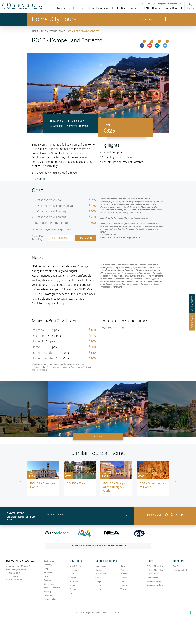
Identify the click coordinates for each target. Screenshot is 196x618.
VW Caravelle (152, 577)
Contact (156, 8)
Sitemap (47, 591)
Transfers (63, 8)
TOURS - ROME (57, 31)
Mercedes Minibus (155, 585)
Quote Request (173, 8)
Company (135, 8)
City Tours (79, 8)
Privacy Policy (50, 599)
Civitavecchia (101, 573)
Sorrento (73, 589)
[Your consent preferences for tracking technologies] (191, 613)
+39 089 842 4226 (148, 3)
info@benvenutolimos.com (169, 3)
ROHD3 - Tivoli (76, 483)
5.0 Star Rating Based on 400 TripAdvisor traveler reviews (98, 545)
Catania (98, 570)
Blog (123, 8)
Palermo (124, 570)
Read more (39, 179)
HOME (35, 31)
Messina (99, 589)
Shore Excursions (98, 8)
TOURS (44, 31)
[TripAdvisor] (57, 533)
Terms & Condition (52, 587)
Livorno (98, 585)
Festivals (48, 595)
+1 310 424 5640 (13, 572)
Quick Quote (192, 303)
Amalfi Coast (75, 566)
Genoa (98, 577)
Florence (73, 570)
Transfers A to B (180, 570)
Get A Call (192, 322)
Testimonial (49, 560)
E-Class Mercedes (155, 566)
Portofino (74, 581)
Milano (72, 573)
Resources (48, 572)
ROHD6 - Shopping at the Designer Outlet (115, 487)
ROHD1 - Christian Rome (42, 485)
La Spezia (99, 581)
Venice (73, 592)
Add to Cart (85, 237)
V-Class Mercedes (155, 573)
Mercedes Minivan (155, 581)
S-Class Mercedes (155, 570)
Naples (73, 577)
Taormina (124, 585)
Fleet (115, 8)
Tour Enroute (178, 566)
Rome (72, 585)
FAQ (146, 8)
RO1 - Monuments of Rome (152, 485)
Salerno (123, 577)
